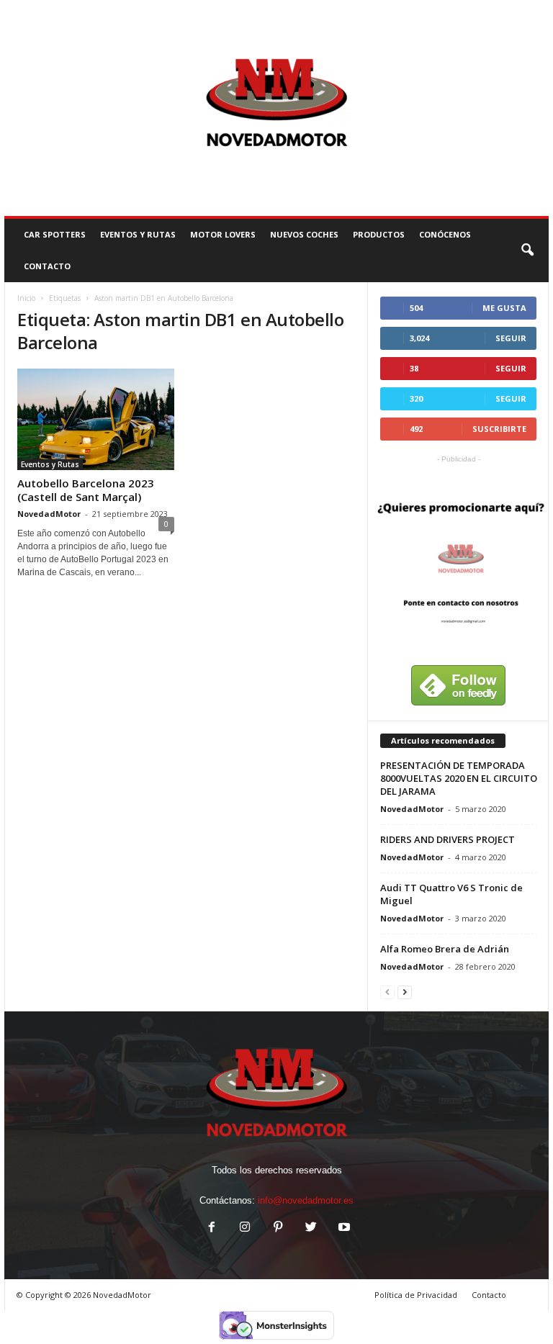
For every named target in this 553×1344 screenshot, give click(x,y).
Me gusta (504, 307)
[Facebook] (211, 1228)
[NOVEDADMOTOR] (276, 108)
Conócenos (445, 234)
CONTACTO (47, 266)
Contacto (489, 1294)
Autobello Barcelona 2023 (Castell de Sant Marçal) (85, 490)
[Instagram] (244, 1228)
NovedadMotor (49, 513)
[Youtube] (343, 1228)
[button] (527, 250)
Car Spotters (55, 234)
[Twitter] (311, 1228)
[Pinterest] (278, 1228)
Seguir (510, 338)
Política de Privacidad (415, 1294)
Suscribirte (499, 428)
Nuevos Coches (304, 234)
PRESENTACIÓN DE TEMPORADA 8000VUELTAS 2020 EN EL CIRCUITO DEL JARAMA (458, 778)
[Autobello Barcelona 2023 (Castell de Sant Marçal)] (95, 419)
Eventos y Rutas (138, 234)
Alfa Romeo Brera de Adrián (444, 948)
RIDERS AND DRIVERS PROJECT (447, 839)
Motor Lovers (223, 234)
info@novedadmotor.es (306, 1200)
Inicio (26, 298)
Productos (379, 234)
